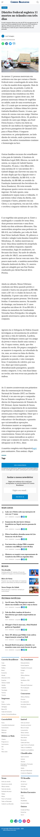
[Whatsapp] (2, 44)
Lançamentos (24, 730)
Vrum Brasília (24, 789)
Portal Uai (23, 812)
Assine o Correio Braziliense (8, 714)
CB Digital (4, 707)
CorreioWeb (6, 719)
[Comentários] (14, 44)
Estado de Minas (25, 810)
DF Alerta (23, 781)
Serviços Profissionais (26, 770)
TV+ (2, 749)
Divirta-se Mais (8, 736)
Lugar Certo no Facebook (27, 745)
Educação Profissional (26, 685)
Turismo (3, 692)
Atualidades (24, 800)
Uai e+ (22, 815)
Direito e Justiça (5, 704)
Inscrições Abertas (26, 704)
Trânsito (3, 695)
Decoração (24, 740)
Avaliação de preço (6, 791)
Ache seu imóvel (25, 722)
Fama (2, 722)
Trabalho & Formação (26, 668)
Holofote (3, 687)
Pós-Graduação (25, 687)
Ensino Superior (25, 665)
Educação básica (25, 663)
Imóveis (23, 759)
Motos (3, 796)
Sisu (22, 682)
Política (3, 668)
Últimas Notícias (25, 675)
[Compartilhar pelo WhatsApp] (26, 517)
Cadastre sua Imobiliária (27, 750)
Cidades (3, 665)
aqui (34, 448)
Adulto (22, 768)
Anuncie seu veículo (6, 784)
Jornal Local (24, 784)
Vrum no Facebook (6, 799)
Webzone (4, 730)
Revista (23, 798)
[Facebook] (6, 44)
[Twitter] (10, 44)
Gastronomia (4, 727)
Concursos (25, 693)
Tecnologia (4, 690)
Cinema (3, 739)
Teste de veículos (6, 789)
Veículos (23, 761)
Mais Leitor (4, 751)
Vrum (3, 778)
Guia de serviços (25, 735)
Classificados (26, 753)
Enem (22, 673)
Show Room (24, 737)
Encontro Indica (25, 803)
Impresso (5, 698)
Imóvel (24, 719)
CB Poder (23, 786)
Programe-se (4, 742)
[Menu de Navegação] (2, 2)
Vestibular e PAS (25, 680)
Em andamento (25, 702)
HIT (2, 746)
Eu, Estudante (27, 660)
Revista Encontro (28, 792)
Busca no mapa (25, 727)
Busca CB (4, 709)
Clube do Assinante (6, 711)
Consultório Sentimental (7, 725)
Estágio (23, 670)
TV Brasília (25, 778)
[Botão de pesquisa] (38, 2)
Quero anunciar (25, 756)
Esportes (3, 680)
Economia (4, 673)
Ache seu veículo (5, 781)
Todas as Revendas (6, 801)
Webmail (3, 732)
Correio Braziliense (9, 660)
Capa (2, 663)
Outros (24, 806)
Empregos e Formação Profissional (27, 764)
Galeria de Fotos (25, 742)
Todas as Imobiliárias (26, 747)
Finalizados (24, 707)
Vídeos (3, 794)
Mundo (3, 675)
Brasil (2, 670)
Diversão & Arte (5, 678)
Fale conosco (24, 690)
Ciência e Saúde (5, 682)
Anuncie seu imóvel (26, 725)
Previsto (23, 699)
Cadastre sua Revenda (7, 804)
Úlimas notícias (25, 732)
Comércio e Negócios (26, 773)
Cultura (23, 678)
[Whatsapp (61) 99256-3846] (11, 821)
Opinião (3, 685)
